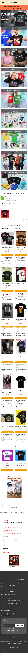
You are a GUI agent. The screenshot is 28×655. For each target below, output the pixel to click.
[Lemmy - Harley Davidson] (20, 238)
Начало (2, 578)
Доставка (20, 583)
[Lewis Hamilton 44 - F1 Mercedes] (7, 274)
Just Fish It (21, 390)
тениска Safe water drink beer (21, 320)
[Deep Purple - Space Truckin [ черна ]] (20, 455)
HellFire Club (20, 283)
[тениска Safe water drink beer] (20, 310)
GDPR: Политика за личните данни (22, 579)
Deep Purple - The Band (7, 464)
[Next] (25, 18)
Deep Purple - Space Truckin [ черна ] (20, 464)
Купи (7, 254)
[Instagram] (6, 607)
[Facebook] (2, 607)
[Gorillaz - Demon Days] (7, 310)
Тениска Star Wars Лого (21, 355)
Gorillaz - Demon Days (7, 319)
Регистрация (4, 586)
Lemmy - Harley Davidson (21, 248)
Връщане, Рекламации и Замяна (13, 585)
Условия (12, 578)
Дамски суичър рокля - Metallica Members (7, 391)
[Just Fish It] (20, 381)
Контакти (12, 581)
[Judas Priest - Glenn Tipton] (4, 215)
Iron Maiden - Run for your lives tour (7, 248)
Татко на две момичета (20, 426)
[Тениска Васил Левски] (7, 346)
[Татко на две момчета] (7, 417)
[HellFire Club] (20, 274)
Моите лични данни (15, 647)
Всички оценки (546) (14, 225)
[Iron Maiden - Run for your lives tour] (7, 238)
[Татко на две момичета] (20, 417)
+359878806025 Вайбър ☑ (14, 600)
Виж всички (5, 548)
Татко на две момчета (7, 426)
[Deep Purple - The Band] (7, 455)
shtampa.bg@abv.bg (11, 598)
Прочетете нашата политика (14, 643)
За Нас (2, 581)
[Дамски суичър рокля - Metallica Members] (7, 381)
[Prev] (2, 18)
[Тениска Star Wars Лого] (20, 346)
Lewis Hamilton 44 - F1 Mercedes (7, 284)
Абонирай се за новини (9, 545)
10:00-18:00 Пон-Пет (13, 603)
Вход (2, 583)
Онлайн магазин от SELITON (14, 652)
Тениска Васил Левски (7, 355)
